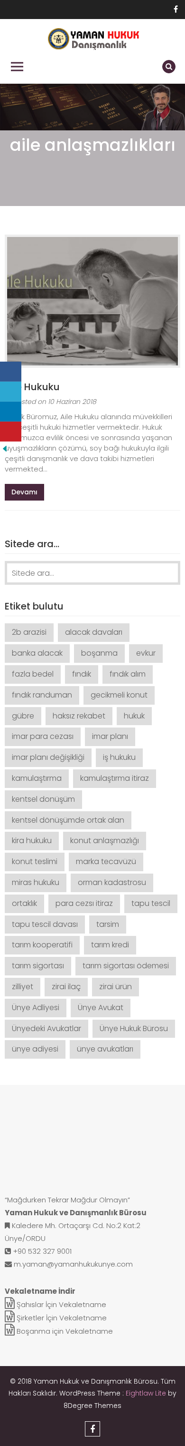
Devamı (24, 492)
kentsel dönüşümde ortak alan (68, 820)
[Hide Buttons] (4, 448)
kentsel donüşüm (43, 799)
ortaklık (24, 903)
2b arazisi (29, 632)
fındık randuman (42, 694)
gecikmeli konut (119, 694)
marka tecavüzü (106, 861)
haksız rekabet (79, 715)
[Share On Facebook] (10, 372)
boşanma (99, 653)
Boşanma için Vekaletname (64, 1331)
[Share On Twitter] (10, 392)
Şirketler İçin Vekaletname (61, 1318)
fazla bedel (33, 674)
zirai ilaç (66, 986)
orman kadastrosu (112, 882)
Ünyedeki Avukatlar (46, 1028)
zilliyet (22, 986)
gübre (23, 715)
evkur (146, 653)
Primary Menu (17, 66)
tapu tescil (150, 903)
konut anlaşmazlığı (104, 840)
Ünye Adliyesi (35, 1007)
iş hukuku (119, 757)
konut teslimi (34, 861)
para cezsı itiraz (84, 903)
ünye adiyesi (35, 1048)
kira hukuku (32, 840)
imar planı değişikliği (48, 757)
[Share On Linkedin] (10, 412)
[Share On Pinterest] (10, 432)
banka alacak (37, 653)
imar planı (110, 736)
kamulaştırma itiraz (114, 778)
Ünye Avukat (100, 1007)
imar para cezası (43, 736)
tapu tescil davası (45, 924)
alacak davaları (93, 632)
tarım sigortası (38, 965)
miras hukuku (35, 882)
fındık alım (128, 674)
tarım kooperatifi (42, 944)
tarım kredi (110, 944)
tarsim (107, 924)
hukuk (134, 715)
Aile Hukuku (32, 386)
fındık (81, 674)
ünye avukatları (105, 1048)
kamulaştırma (37, 778)
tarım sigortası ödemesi (126, 965)
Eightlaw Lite (147, 1393)
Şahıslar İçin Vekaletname (60, 1304)
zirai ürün (115, 986)
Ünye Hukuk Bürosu (134, 1028)
